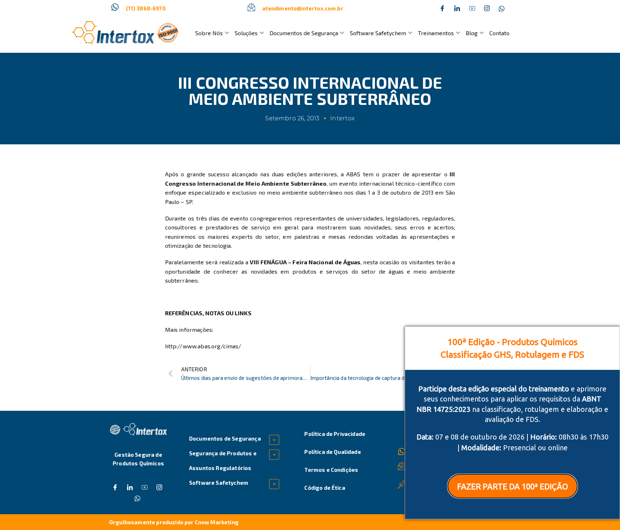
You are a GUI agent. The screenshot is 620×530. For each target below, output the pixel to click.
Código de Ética (324, 487)
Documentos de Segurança (303, 32)
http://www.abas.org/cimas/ (203, 346)
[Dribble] (472, 8)
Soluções (246, 32)
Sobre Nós (209, 32)
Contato (499, 32)
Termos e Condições (331, 469)
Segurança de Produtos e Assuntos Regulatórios (223, 460)
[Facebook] (442, 8)
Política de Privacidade (334, 434)
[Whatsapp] (501, 8)
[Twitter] (457, 8)
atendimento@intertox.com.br (302, 8)
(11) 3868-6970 (146, 8)
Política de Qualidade (332, 451)
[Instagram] (487, 8)
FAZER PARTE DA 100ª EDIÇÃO (512, 486)
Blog (472, 32)
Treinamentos (436, 32)
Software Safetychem (378, 32)
